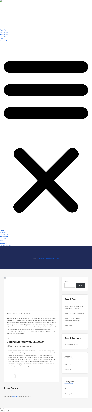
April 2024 (68, 364)
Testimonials (4, 34)
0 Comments (28, 313)
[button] (46, 135)
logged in (15, 396)
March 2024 (69, 369)
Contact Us (3, 41)
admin (9, 313)
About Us (3, 30)
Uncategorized (69, 394)
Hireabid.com (16, 411)
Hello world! (68, 326)
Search (67, 281)
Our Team (3, 36)
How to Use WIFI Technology (74, 313)
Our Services (4, 32)
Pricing (2, 39)
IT (65, 389)
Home (2, 28)
